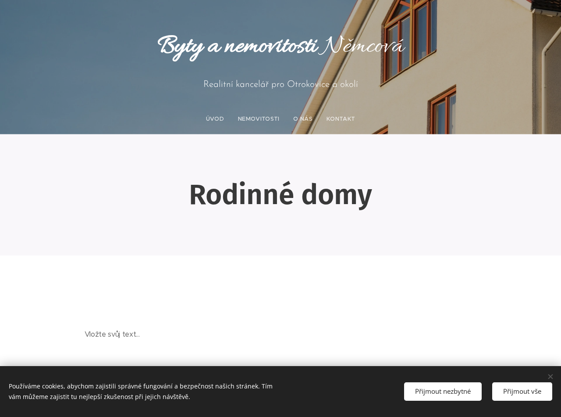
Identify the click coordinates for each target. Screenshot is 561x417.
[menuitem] (218, 119)
